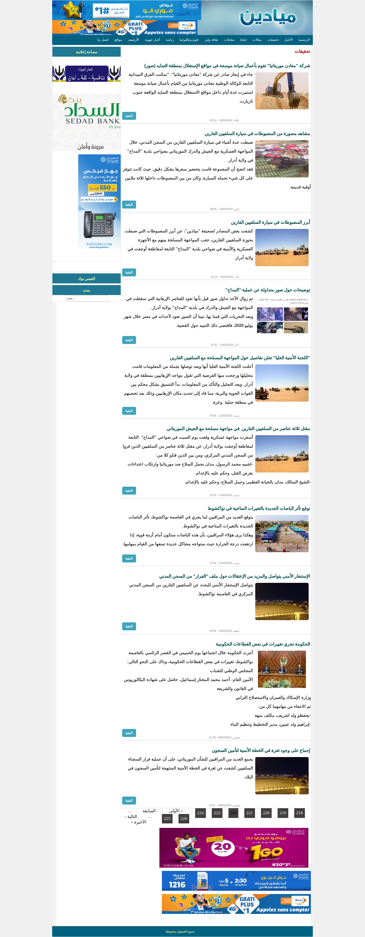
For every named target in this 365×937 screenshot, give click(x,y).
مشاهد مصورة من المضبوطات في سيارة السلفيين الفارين (257, 133)
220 (266, 812)
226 (184, 818)
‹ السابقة (150, 811)
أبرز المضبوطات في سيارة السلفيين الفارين (270, 222)
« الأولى (176, 811)
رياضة (170, 40)
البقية (129, 115)
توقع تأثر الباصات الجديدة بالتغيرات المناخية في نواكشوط (259, 508)
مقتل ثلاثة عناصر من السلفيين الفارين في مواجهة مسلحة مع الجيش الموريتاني (238, 428)
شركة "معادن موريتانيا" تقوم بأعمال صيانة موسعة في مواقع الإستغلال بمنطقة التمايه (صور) (227, 65)
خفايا (243, 40)
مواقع (118, 40)
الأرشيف (133, 40)
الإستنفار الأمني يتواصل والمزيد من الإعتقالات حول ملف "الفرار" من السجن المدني (234, 576)
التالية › (131, 816)
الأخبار (289, 40)
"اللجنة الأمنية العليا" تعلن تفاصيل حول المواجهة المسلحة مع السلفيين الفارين (240, 357)
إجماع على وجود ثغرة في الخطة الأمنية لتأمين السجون (261, 750)
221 (249, 812)
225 (167, 818)
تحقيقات (273, 40)
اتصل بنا (103, 40)
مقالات (257, 40)
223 (217, 812)
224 (200, 812)
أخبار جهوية (152, 40)
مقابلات (229, 40)
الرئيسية (304, 40)
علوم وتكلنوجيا (189, 40)
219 (283, 812)
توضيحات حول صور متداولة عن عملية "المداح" (267, 289)
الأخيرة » (138, 822)
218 (299, 812)
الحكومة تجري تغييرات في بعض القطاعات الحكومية (263, 643)
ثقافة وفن (211, 40)
